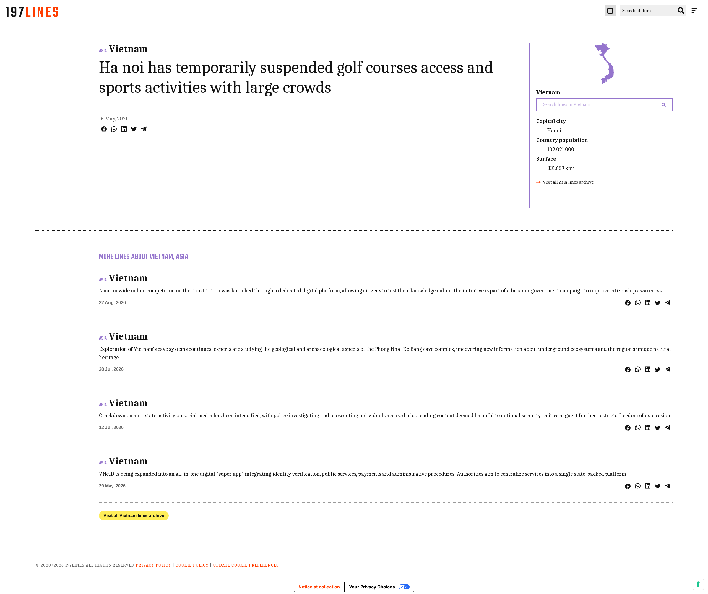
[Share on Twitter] (134, 129)
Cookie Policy (192, 565)
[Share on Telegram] (144, 129)
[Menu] (695, 10)
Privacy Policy (153, 565)
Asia (103, 51)
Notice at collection (319, 587)
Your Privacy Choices (372, 587)
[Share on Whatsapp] (114, 129)
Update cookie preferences (246, 565)
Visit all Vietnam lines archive (133, 515)
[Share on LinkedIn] (124, 129)
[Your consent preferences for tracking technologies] (698, 584)
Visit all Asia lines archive (568, 182)
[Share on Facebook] (104, 129)
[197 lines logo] (32, 13)
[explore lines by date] (610, 10)
